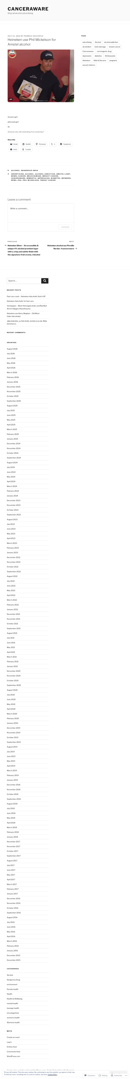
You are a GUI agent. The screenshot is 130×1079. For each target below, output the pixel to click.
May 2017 (11, 875)
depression (44, 178)
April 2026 (11, 368)
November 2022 (13, 562)
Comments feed (13, 1051)
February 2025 (13, 434)
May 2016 (11, 932)
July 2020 (11, 695)
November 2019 (13, 732)
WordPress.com (13, 1056)
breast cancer (50, 176)
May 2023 (11, 534)
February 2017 (13, 889)
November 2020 (14, 676)
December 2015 (13, 955)
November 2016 (13, 903)
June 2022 (11, 586)
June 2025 (11, 415)
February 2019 (13, 775)
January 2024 (12, 496)
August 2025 (12, 406)
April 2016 (11, 936)
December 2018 (13, 785)
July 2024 (11, 467)
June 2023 (11, 529)
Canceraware (28, 9)
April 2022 (11, 595)
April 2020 (11, 709)
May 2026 (11, 363)
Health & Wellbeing (14, 999)
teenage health (13, 1008)
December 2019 (13, 728)
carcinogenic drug (104, 51)
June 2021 (11, 643)
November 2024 (13, 448)
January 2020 (12, 723)
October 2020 (13, 680)
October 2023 (12, 510)
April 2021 (11, 652)
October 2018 (12, 794)
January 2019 (12, 780)
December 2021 (13, 614)
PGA (20, 180)
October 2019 (12, 737)
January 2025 (12, 439)
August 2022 (12, 576)
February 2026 (13, 377)
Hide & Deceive (100, 60)
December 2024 (13, 443)
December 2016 (13, 898)
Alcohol (15, 170)
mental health (12, 1003)
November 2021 (13, 619)
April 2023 (11, 538)
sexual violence (89, 65)
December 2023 (13, 500)
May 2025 (11, 420)
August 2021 (12, 633)
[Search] (44, 281)
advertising (17, 174)
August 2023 (12, 519)
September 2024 (14, 458)
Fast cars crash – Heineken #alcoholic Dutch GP (26, 296)
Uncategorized (13, 1013)
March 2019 (12, 770)
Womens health (13, 1022)
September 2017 (14, 856)
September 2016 (14, 913)
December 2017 (13, 841)
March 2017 (12, 884)
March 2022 (12, 600)
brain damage (34, 176)
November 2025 (13, 391)
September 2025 (14, 401)
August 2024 (12, 462)
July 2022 (11, 581)
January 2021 (12, 666)
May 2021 (11, 647)
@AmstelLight (13, 122)
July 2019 (11, 752)
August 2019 (12, 747)
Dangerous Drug (29, 170)
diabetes (55, 178)
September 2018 (14, 799)
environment (12, 984)
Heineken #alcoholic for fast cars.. (20, 301)
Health (9, 994)
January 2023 (12, 552)
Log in (9, 1042)
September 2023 (14, 515)
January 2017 (12, 894)
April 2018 (11, 823)
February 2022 (13, 605)
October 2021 (12, 624)
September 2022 (14, 571)
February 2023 (13, 548)
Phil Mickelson (31, 180)
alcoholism (87, 47)
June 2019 (11, 756)
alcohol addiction (45, 174)
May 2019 (11, 761)
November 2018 (13, 789)
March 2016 (12, 941)
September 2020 (14, 685)
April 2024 (11, 481)
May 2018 (11, 818)
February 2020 (13, 718)
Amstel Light (13, 117)
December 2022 (13, 557)
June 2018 (11, 813)
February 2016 (13, 946)
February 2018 (13, 832)
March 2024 (12, 486)
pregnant (113, 60)
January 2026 (12, 382)
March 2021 (12, 657)
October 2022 (12, 567)
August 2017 (12, 860)
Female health (12, 989)
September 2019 (14, 742)
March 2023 (12, 543)
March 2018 (12, 827)
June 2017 (11, 870)
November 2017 (13, 846)
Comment (65, 227)
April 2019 (11, 766)
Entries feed (12, 1047)
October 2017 (12, 851)
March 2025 (12, 429)
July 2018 (11, 808)
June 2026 (11, 358)
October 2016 (12, 908)
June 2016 (11, 927)
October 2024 (12, 453)
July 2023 (11, 524)
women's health (13, 1018)
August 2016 (12, 917)
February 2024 (13, 491)
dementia (32, 178)
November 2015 (13, 960)
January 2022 (12, 609)
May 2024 (11, 477)
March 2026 (12, 372)
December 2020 (13, 671)
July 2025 (11, 410)
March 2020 (12, 714)
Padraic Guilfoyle (33, 36)
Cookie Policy (52, 1074)
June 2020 (11, 699)
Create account (13, 1037)
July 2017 (10, 865)
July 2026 (11, 353)
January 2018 (12, 837)
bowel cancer (18, 176)
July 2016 (11, 922)
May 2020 (11, 704)
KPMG (14, 180)
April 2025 (11, 425)
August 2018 (12, 804)
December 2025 (13, 387)
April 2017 (11, 879)
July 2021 (10, 638)
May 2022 (11, 590)
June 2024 (11, 472)
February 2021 (13, 661)
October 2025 (12, 396)
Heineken (66, 178)
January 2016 (12, 950)
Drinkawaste (110, 56)
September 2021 (14, 628)
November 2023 (13, 505)
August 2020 (12, 690)
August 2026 (12, 349)
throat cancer (48, 180)
